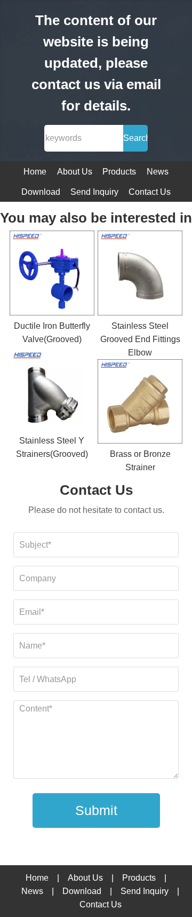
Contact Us (150, 191)
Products (119, 171)
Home (34, 171)
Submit (96, 810)
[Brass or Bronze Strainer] (140, 403)
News (158, 171)
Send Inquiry (94, 191)
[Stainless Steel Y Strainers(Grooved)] (52, 390)
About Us (74, 171)
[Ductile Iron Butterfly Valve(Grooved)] (52, 275)
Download (40, 191)
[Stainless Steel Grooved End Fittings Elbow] (140, 275)
